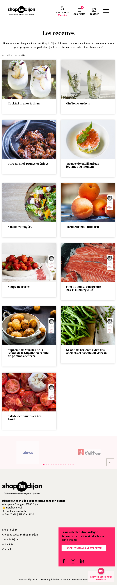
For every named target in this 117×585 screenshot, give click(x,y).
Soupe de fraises (19, 287)
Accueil (6, 55)
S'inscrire (62, 14)
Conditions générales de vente (53, 580)
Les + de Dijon (10, 539)
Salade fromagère (20, 227)
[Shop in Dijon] (21, 10)
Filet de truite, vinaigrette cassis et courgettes (83, 288)
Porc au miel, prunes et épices (28, 163)
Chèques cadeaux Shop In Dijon (20, 534)
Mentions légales (27, 580)
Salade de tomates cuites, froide (25, 417)
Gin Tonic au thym (78, 103)
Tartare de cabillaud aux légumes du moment (82, 165)
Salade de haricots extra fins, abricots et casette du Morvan (86, 351)
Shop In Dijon (9, 529)
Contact (6, 549)
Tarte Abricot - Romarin (82, 227)
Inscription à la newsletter (84, 548)
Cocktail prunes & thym (24, 103)
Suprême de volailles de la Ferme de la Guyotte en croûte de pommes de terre (28, 353)
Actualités (7, 544)
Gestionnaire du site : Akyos (85, 580)
